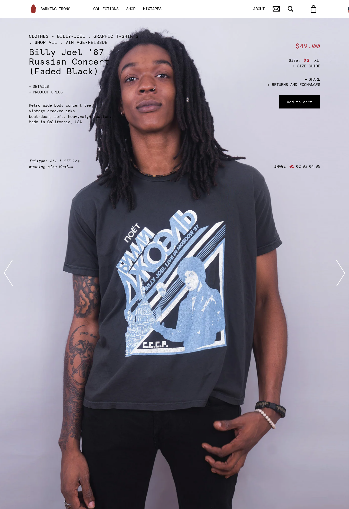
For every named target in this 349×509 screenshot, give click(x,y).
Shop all (45, 42)
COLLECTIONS (106, 8)
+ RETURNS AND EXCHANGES (293, 84)
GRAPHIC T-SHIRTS (116, 36)
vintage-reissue (86, 42)
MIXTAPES (152, 8)
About (259, 8)
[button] (291, 166)
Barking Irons (55, 8)
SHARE (314, 79)
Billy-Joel (71, 36)
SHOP (130, 8)
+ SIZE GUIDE (306, 66)
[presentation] (8, 273)
